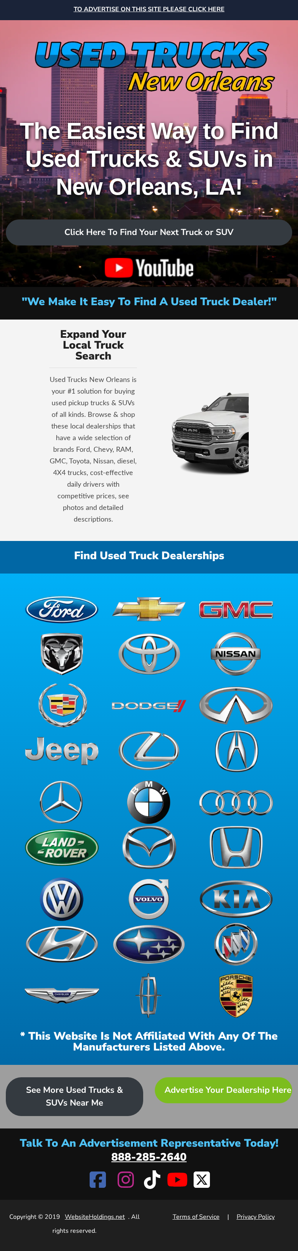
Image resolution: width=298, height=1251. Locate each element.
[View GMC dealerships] (236, 608)
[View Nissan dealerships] (236, 654)
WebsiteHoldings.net (95, 1217)
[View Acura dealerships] (236, 751)
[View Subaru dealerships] (149, 944)
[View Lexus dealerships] (149, 751)
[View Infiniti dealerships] (236, 705)
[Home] (149, 59)
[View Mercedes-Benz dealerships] (62, 802)
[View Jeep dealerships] (62, 751)
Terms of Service (196, 1217)
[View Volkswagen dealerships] (62, 899)
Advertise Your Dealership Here (228, 1090)
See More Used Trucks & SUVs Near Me (74, 1096)
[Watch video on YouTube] (149, 268)
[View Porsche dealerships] (236, 995)
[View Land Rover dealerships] (62, 847)
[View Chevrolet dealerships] (149, 608)
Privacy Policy (256, 1217)
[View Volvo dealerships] (149, 899)
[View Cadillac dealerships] (62, 705)
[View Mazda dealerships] (149, 847)
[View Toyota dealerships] (149, 654)
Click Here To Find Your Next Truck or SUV (149, 232)
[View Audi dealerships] (236, 802)
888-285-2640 (149, 1157)
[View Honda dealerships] (236, 847)
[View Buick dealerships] (236, 944)
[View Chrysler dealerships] (62, 995)
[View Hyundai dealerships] (62, 944)
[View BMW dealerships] (149, 802)
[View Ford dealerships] (62, 608)
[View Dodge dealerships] (149, 705)
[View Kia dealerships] (236, 899)
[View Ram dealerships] (62, 654)
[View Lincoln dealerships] (149, 995)
